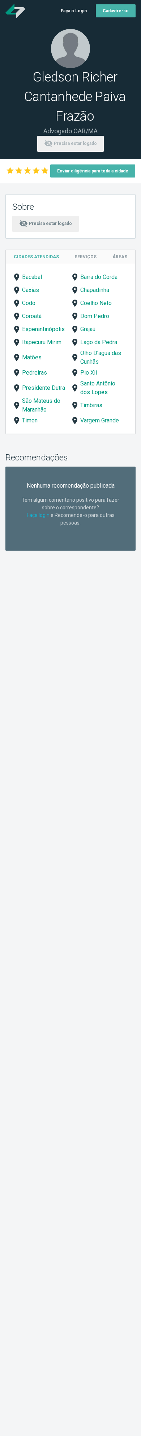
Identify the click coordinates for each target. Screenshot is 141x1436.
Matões (32, 357)
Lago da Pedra (98, 342)
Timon (30, 420)
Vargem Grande (99, 420)
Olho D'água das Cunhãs (100, 357)
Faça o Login (74, 10)
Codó (28, 303)
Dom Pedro (94, 316)
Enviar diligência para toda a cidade (92, 171)
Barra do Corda (99, 277)
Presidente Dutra (43, 387)
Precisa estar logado (70, 143)
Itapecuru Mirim (41, 342)
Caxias (30, 290)
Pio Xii (88, 372)
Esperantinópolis (43, 329)
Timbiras (91, 405)
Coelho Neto (96, 303)
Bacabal (32, 277)
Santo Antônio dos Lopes (97, 388)
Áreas (119, 256)
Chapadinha (94, 290)
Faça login (38, 515)
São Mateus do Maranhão (41, 405)
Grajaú (87, 329)
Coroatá (32, 316)
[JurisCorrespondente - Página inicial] (15, 10)
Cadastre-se (116, 10)
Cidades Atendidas (36, 256)
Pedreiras (34, 372)
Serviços (85, 256)
